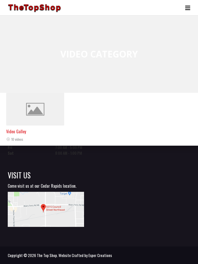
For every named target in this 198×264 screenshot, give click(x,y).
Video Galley (16, 131)
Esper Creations (100, 255)
